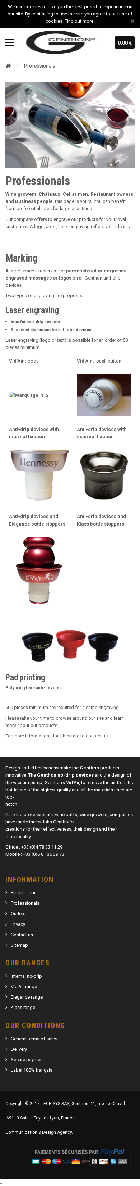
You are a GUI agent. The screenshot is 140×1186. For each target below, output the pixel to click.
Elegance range (27, 997)
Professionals (25, 903)
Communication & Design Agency (38, 1132)
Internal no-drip (26, 976)
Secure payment (27, 1059)
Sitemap (19, 945)
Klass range (23, 1007)
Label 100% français (31, 1070)
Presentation (24, 892)
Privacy (18, 924)
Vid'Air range (24, 986)
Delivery (19, 1049)
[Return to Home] (8, 65)
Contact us (22, 934)
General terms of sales (34, 1038)
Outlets (18, 913)
